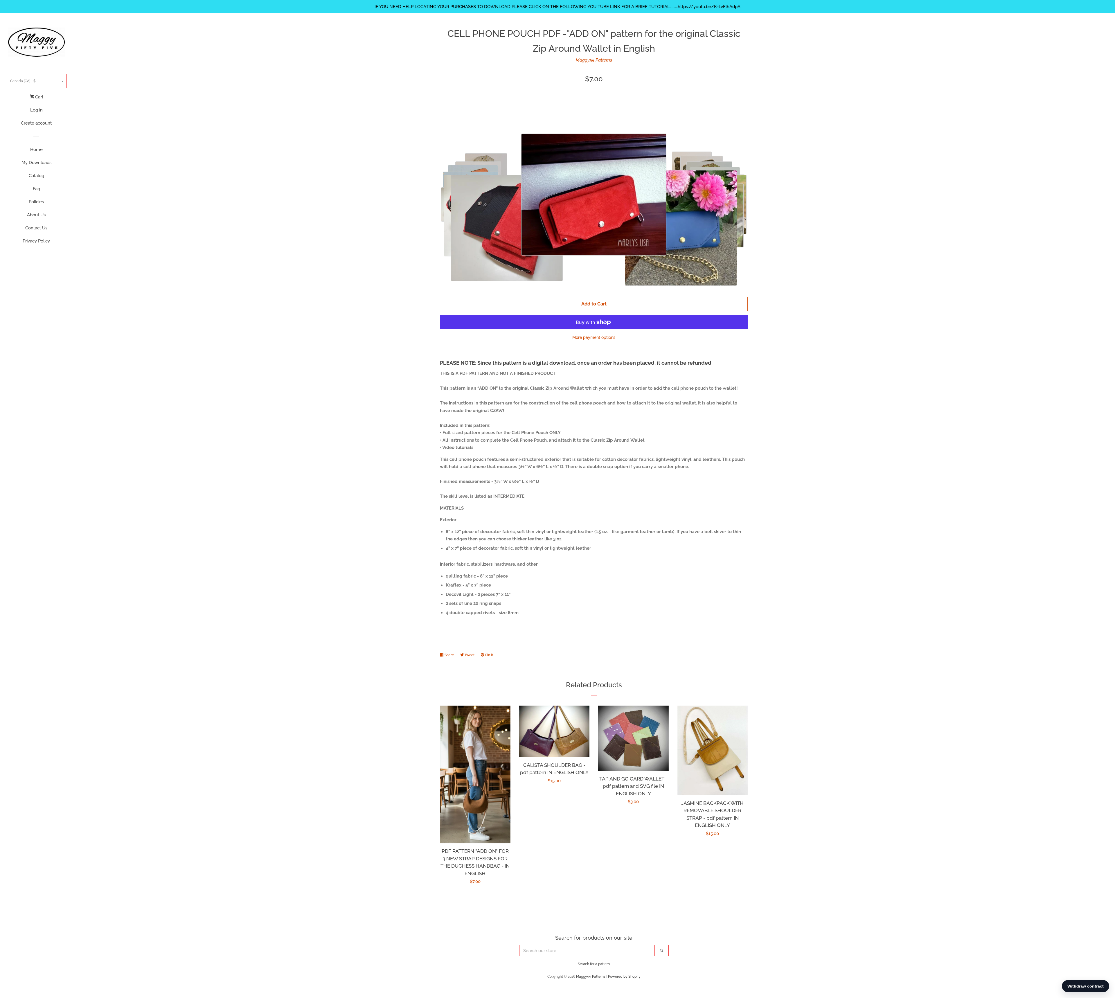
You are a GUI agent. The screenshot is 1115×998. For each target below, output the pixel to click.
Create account (36, 123)
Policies (36, 201)
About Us (36, 214)
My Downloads (36, 162)
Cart (38, 97)
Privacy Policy (36, 241)
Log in (36, 110)
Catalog (36, 175)
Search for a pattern (594, 964)
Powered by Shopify (624, 976)
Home (36, 149)
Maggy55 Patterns (594, 60)
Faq (36, 188)
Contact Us (36, 228)
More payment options (593, 337)
